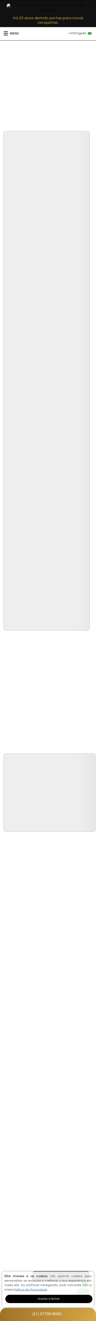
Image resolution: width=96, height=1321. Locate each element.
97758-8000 (46, 1314)
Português (78, 33)
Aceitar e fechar (49, 1298)
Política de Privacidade (30, 1289)
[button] (8, 33)
